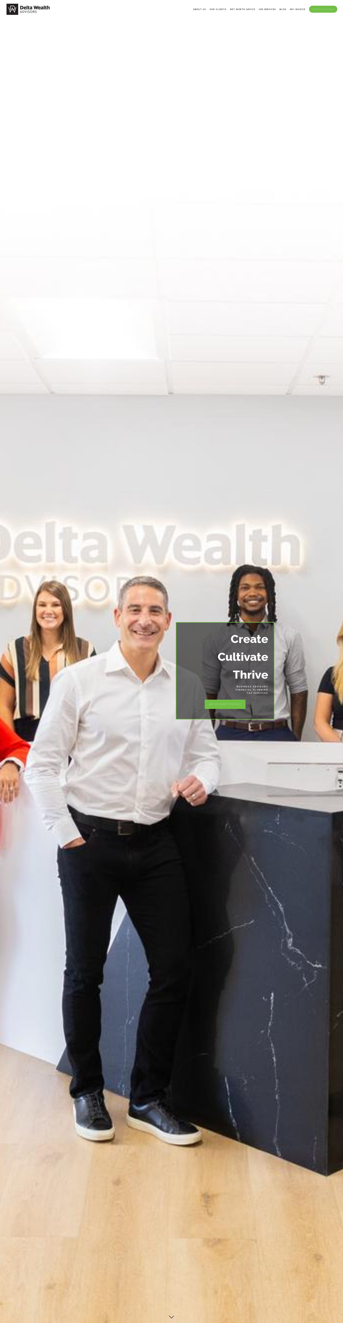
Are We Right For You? (225, 704)
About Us (199, 9)
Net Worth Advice (242, 9)
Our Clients (218, 9)
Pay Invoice (297, 9)
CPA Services (267, 9)
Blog (283, 9)
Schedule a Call (323, 9)
